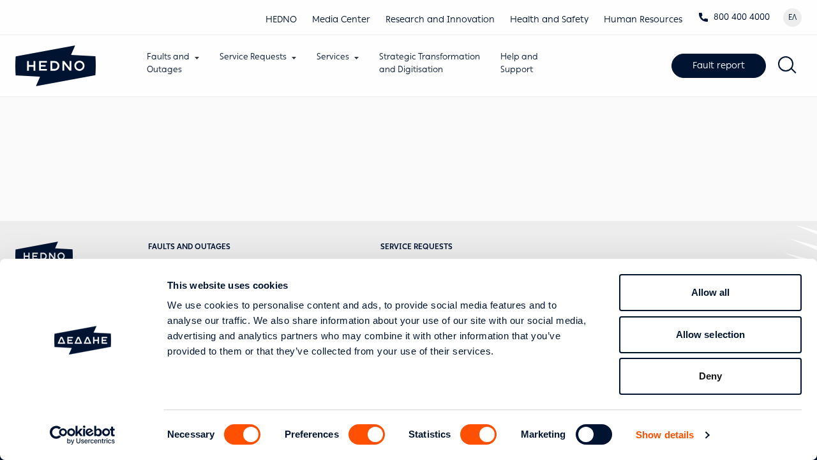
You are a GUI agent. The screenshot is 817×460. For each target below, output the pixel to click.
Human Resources (643, 19)
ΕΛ (792, 17)
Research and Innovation (440, 19)
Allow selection (711, 334)
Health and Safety (549, 19)
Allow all (710, 292)
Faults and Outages (189, 246)
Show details (665, 434)
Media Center (341, 19)
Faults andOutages (168, 63)
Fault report (719, 65)
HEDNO (281, 19)
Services (333, 56)
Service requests (416, 246)
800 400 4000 (742, 17)
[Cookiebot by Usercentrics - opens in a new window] (83, 435)
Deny (710, 376)
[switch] (367, 434)
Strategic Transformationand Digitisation (429, 63)
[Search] (788, 65)
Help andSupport (519, 63)
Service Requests (253, 56)
